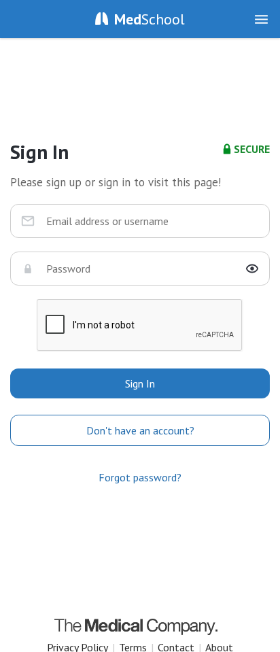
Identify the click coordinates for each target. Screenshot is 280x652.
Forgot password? (140, 477)
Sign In (140, 383)
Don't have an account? (140, 430)
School (149, 19)
